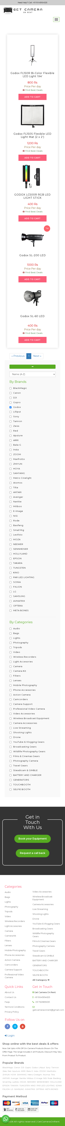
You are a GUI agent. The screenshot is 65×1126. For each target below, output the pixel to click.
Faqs (7, 1002)
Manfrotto (51, 1071)
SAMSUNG (19, 1089)
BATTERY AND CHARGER (45, 960)
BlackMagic (8, 1067)
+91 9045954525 (40, 2)
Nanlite (22, 1078)
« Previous (18, 355)
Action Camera (12, 960)
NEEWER (31, 1082)
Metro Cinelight (35, 1074)
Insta (36, 1071)
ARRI (23, 1071)
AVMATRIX (30, 1089)
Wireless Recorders (15, 921)
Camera (9, 931)
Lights (8, 902)
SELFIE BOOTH (40, 975)
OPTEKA (40, 1089)
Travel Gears (38, 950)
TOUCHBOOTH (40, 970)
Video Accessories (41, 891)
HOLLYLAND (56, 1082)
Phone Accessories (14, 955)
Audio (8, 892)
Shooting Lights (40, 914)
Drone (35, 918)
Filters (8, 940)
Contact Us (10, 997)
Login (11, 1035)
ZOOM (42, 1071)
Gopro (28, 1067)
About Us (9, 992)
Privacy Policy (12, 1011)
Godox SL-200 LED (32, 255)
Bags (7, 897)
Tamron (55, 1067)
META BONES (51, 1089)
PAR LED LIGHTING (46, 1085)
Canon (17, 1067)
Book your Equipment (32, 838)
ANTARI (6, 1078)
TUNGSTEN (24, 1085)
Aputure (16, 1071)
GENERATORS (39, 965)
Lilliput (42, 1067)
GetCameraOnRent (48, 1121)
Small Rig (7, 1082)
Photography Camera (43, 946)
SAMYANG (22, 1074)
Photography (11, 906)
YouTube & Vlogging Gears (46, 923)
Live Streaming (40, 909)
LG (12, 1089)
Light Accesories (13, 926)
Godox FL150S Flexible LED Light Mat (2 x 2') (32, 135)
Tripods (8, 911)
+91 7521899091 (42, 1002)
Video (8, 916)
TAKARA (14, 1085)
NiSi (45, 1078)
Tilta (53, 1074)
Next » (37, 355)
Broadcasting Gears (42, 928)
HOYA (13, 1074)
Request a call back (32, 853)
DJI (22, 1067)
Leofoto (15, 1082)
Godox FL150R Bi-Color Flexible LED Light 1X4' (32, 75)
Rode (50, 1078)
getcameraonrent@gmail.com (48, 1010)
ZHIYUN (6, 1074)
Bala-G (30, 1071)
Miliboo (30, 1078)
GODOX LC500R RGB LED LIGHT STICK (32, 196)
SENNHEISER (43, 1082)
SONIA (59, 1085)
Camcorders (11, 964)
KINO (33, 1085)
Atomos (46, 1074)
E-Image (38, 1078)
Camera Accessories (42, 904)
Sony (48, 1067)
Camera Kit (10, 935)
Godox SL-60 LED (32, 316)
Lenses (8, 945)
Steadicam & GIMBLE (43, 955)
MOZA (23, 1082)
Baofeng (57, 1078)
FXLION (6, 1089)
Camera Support (13, 969)
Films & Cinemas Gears (44, 941)
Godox (35, 1067)
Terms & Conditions (14, 1007)
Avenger (14, 1078)
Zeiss (5, 1071)
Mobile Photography (15, 950)
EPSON (6, 1085)
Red (9, 1071)
